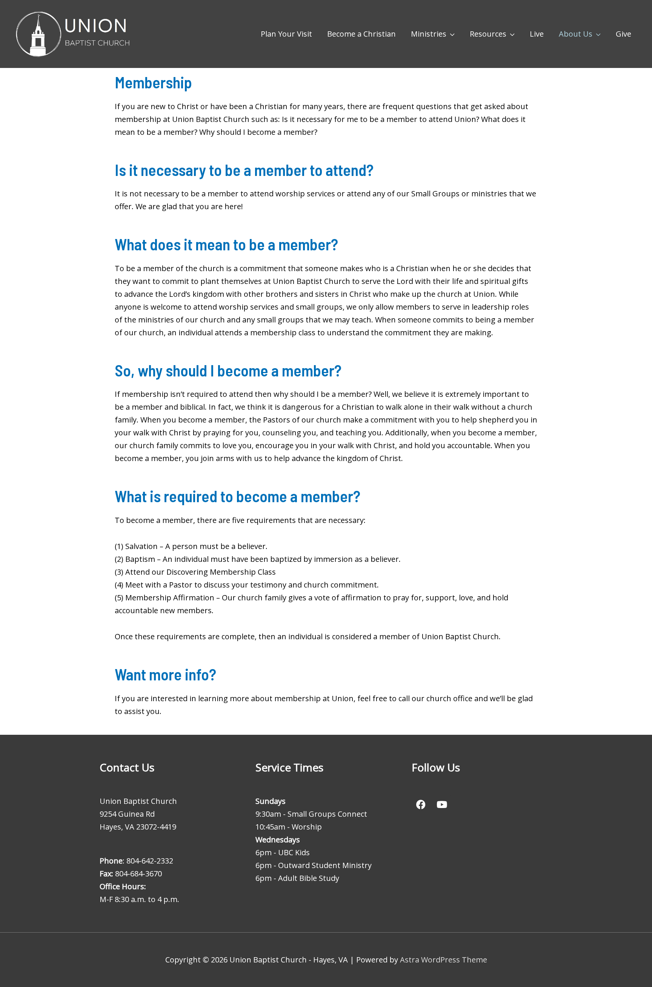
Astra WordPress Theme (443, 960)
